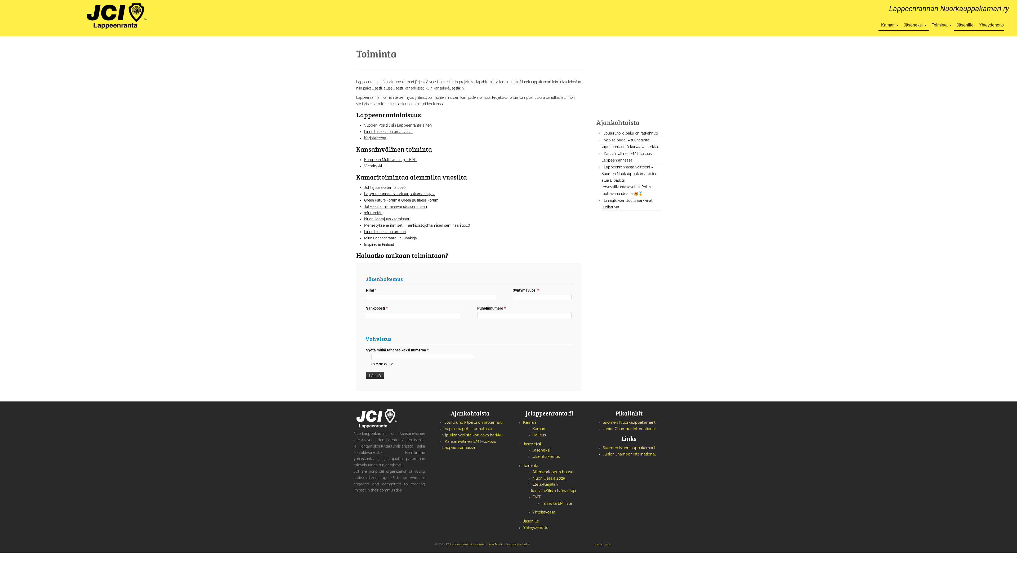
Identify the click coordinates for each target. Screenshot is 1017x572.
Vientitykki (373, 166)
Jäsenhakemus (546, 456)
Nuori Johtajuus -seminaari (387, 219)
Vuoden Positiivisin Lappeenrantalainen (398, 125)
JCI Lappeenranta (457, 544)
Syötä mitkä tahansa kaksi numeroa (397, 350)
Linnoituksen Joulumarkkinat (388, 131)
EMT (536, 497)
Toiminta (940, 25)
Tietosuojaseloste (517, 544)
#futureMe (373, 213)
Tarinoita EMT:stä (557, 503)
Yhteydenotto (991, 25)
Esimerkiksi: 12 (382, 364)
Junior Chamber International (629, 428)
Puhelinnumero (491, 308)
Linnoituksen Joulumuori (385, 232)
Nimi (371, 290)
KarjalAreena (375, 138)
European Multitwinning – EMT (390, 160)
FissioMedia (495, 544)
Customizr (478, 544)
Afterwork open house (552, 472)
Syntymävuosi (526, 290)
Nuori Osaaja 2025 (548, 478)
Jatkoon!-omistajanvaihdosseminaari (395, 206)
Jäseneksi (914, 25)
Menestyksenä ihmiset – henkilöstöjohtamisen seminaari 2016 (417, 225)
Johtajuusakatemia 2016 (384, 187)
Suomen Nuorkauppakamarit (629, 422)
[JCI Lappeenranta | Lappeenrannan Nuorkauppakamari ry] (117, 16)
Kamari (888, 25)
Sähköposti (376, 308)
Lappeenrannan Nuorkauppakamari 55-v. (399, 194)
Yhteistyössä (543, 512)
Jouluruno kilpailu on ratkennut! (631, 133)
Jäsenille (965, 25)
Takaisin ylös (601, 544)
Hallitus (539, 435)
